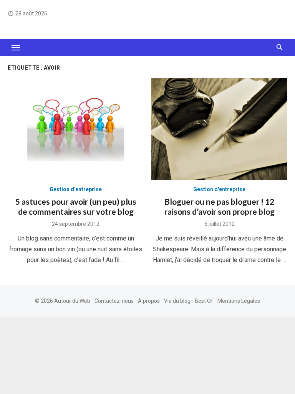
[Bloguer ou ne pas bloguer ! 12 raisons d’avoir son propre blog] (219, 129)
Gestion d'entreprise (76, 189)
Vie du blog (177, 301)
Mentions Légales (238, 301)
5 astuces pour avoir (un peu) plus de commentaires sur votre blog (75, 206)
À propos (149, 301)
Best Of (204, 301)
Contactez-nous (114, 301)
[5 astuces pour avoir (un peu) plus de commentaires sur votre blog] (76, 129)
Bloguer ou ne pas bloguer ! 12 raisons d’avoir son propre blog (219, 206)
